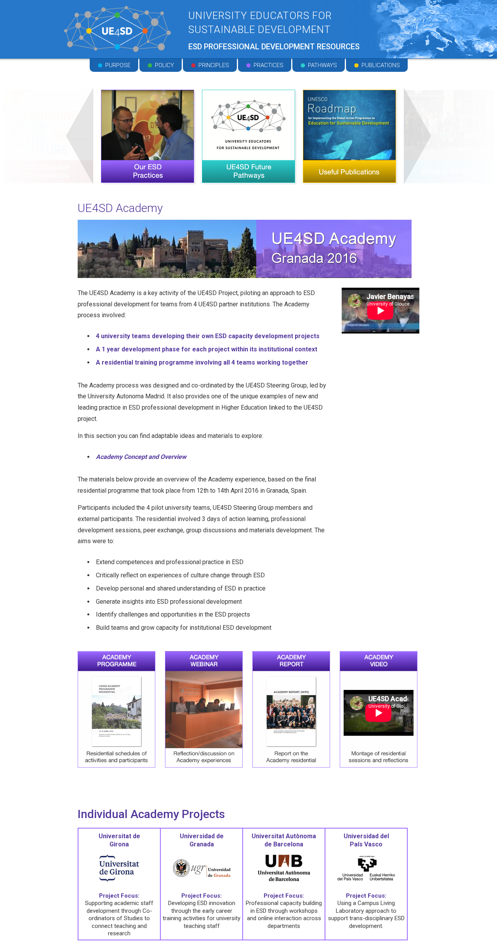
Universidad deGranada (202, 840)
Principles (213, 65)
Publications (380, 65)
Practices (268, 65)
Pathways (322, 65)
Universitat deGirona (119, 840)
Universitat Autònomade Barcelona (284, 840)
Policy (164, 65)
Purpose (117, 65)
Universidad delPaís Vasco (366, 840)
